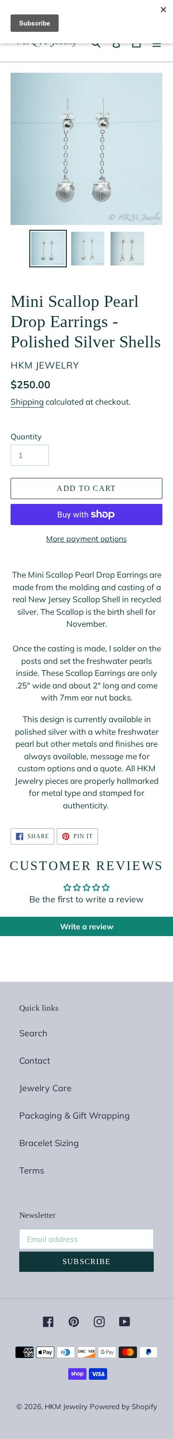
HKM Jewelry (66, 1406)
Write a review (86, 926)
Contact (34, 1060)
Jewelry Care (45, 1088)
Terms (31, 1170)
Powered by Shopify (123, 1406)
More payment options (86, 538)
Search (33, 1033)
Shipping (27, 401)
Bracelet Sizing (49, 1143)
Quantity (26, 436)
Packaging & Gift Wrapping (74, 1115)
